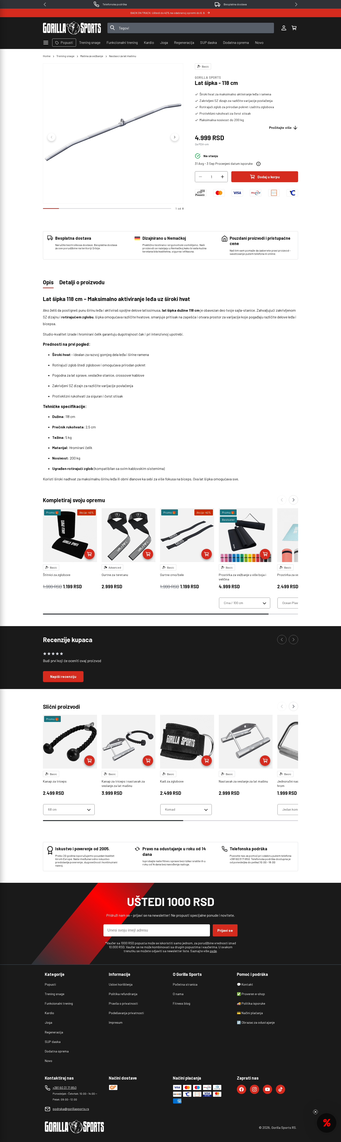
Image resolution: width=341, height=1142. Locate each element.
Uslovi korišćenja (120, 984)
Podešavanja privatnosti (126, 1013)
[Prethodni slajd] (51, 137)
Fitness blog (181, 1003)
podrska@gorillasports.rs (71, 1109)
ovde (213, 951)
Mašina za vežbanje (91, 56)
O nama (178, 994)
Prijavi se (225, 930)
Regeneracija (54, 1032)
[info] (258, 164)
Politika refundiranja (123, 994)
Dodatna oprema (57, 1051)
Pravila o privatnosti (123, 1003)
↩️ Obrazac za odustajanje (256, 1022)
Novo (48, 1061)
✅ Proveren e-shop (251, 994)
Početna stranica (185, 984)
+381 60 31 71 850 (65, 1088)
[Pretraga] (112, 28)
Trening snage (65, 56)
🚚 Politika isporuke (251, 1003)
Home (47, 56)
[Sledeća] (293, 500)
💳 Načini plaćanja (250, 1013)
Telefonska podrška (115, 4)
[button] (294, 28)
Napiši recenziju (63, 676)
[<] (45, 4)
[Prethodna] (281, 500)
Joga (48, 1022)
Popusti (50, 984)
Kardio (49, 1013)
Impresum (115, 1022)
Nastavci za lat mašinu (122, 56)
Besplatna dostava (235, 4)
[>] (296, 4)
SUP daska (53, 1042)
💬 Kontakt (245, 984)
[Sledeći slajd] (175, 137)
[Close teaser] (315, 1112)
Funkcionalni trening (59, 1003)
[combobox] (190, 28)
